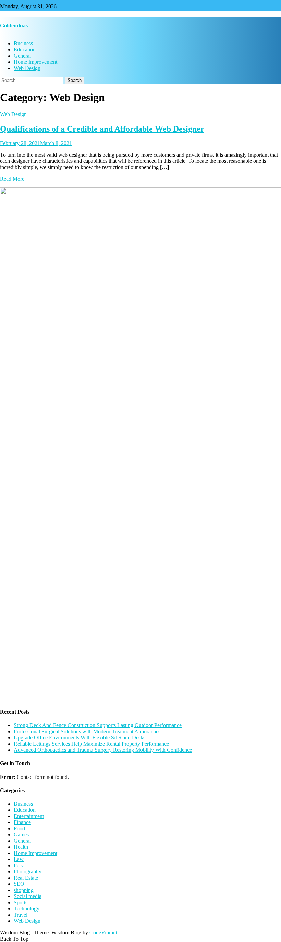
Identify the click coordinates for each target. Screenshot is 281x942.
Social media (27, 896)
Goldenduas (14, 25)
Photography (27, 871)
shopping (24, 890)
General (22, 56)
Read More (12, 179)
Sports (20, 902)
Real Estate (26, 878)
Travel (20, 915)
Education (25, 49)
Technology (26, 909)
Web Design (27, 68)
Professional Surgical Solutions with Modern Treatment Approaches (87, 731)
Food (19, 828)
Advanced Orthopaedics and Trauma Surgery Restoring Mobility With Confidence (103, 750)
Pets (18, 865)
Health (21, 847)
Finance (22, 822)
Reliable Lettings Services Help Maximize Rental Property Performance (91, 744)
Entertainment (29, 816)
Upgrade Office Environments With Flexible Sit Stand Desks (79, 738)
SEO (19, 884)
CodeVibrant (103, 932)
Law (19, 859)
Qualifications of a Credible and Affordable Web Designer (102, 128)
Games (21, 834)
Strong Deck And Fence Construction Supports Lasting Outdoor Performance (98, 725)
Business (23, 43)
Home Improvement (35, 62)
